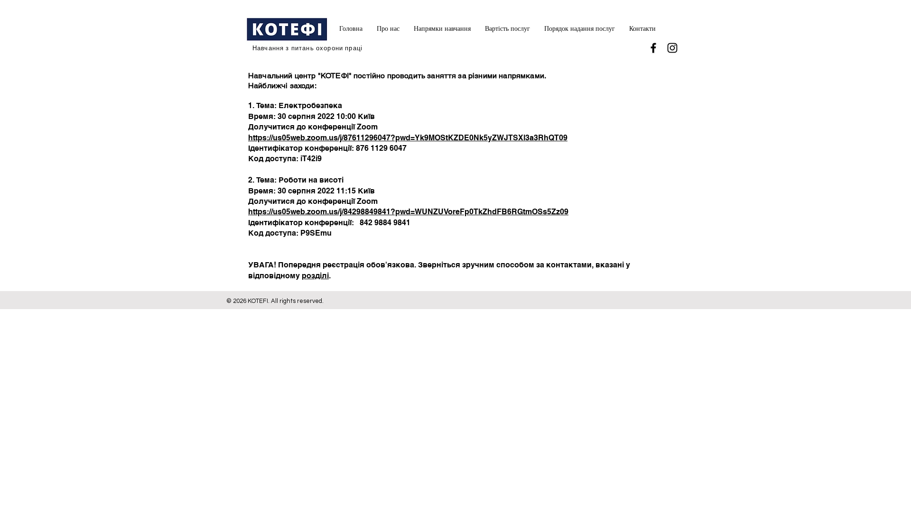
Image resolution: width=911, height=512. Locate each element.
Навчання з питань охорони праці (307, 48)
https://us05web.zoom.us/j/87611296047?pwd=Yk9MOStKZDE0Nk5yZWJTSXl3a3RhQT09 (407, 137)
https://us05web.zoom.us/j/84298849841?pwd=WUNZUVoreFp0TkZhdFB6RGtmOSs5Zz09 (408, 211)
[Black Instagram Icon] (672, 48)
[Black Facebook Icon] (653, 48)
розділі (315, 275)
